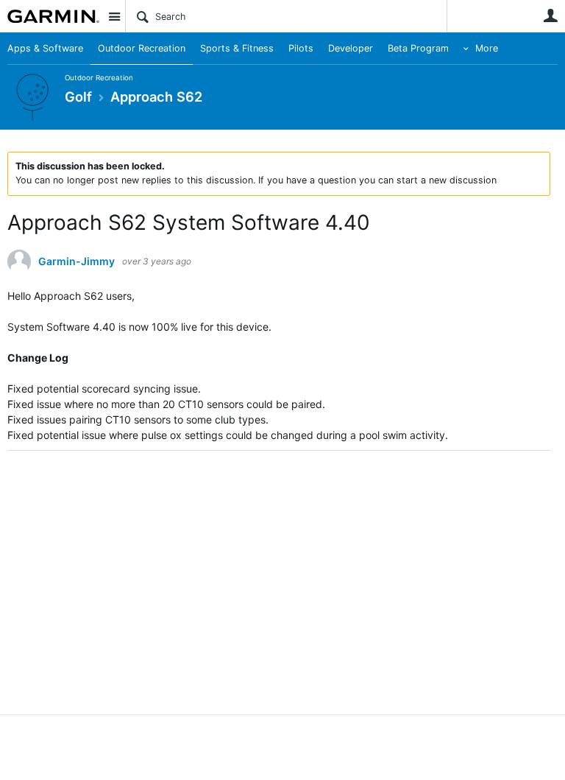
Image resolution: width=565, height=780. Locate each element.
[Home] (53, 16)
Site (114, 16)
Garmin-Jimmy (76, 261)
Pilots (300, 48)
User (550, 15)
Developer (350, 48)
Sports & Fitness (237, 48)
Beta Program (418, 48)
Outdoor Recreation (141, 48)
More (486, 48)
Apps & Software (45, 48)
